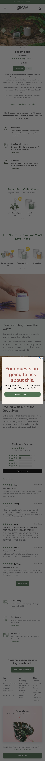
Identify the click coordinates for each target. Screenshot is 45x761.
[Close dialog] (40, 358)
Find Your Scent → (22, 394)
